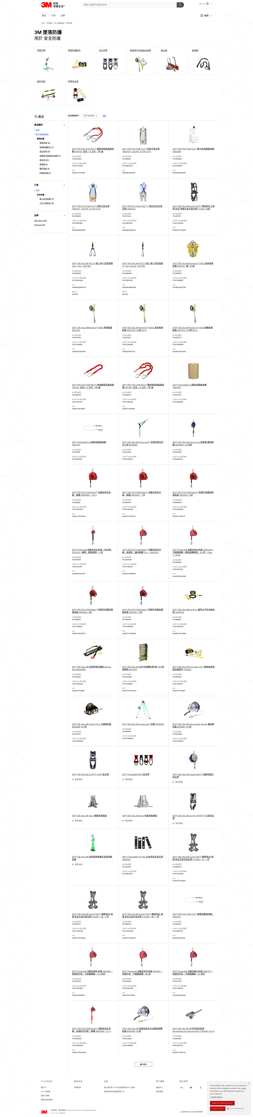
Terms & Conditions (74, 1110)
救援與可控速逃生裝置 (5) (50, 156)
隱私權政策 (62, 1110)
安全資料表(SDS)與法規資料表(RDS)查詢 (119, 1087)
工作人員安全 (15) (47, 203)
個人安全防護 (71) (47, 199)
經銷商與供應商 (47, 1100)
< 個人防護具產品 (41, 135)
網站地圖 (159, 1091)
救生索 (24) (44, 160)
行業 (53, 16)
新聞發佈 (77, 1087)
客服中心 (159, 1087)
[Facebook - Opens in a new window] (201, 1088)
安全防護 (89, 116)
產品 (44, 16)
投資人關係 (45, 1096)
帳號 (206, 16)
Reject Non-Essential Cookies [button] (222, 1103)
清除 (104, 116)
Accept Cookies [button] (217, 1108)
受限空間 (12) (45, 143)
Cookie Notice (216, 1097)
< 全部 (36, 130)
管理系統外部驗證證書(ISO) (114, 1091)
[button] (235, 1108)
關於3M (44, 1087)
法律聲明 (53, 1110)
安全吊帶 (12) (45, 152)
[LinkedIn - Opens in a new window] (182, 1088)
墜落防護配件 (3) (46, 147)
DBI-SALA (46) (40, 221)
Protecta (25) (39, 225)
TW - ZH (202, 4)
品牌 (63, 16)
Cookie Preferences (89, 1110)
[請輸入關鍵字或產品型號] (180, 5)
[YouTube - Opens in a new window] (191, 1088)
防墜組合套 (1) (45, 173)
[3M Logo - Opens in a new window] (56, 5)
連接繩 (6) (44, 165)
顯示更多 (143, 1064)
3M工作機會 (45, 1091)
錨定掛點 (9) (45, 169)
